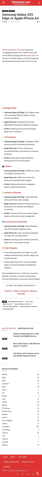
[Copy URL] (27, 318)
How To (4, 390)
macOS (4, 402)
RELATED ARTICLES (9, 328)
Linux (3, 399)
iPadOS (4, 396)
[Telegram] (23, 318)
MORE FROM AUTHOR (25, 328)
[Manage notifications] (37, 472)
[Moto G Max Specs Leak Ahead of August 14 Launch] (7, 345)
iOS (3, 393)
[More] (32, 318)
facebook (8, 291)
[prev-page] (3, 363)
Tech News (11, 10)
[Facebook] (4, 318)
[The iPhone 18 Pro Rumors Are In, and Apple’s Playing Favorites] (7, 355)
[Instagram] (28, 474)
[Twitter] (23, 474)
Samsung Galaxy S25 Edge (14, 50)
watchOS (5, 442)
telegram (32, 291)
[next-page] (6, 363)
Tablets (4, 423)
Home (3, 7)
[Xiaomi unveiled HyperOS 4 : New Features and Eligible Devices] (7, 336)
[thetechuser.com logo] (21, 2)
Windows (5, 445)
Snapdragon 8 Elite (8, 309)
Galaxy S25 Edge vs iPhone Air (22, 304)
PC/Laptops (6, 408)
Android (5, 338)
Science (4, 417)
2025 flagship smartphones (15, 301)
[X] (9, 318)
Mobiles (5, 348)
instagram (24, 291)
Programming (6, 411)
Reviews (5, 414)
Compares (10, 7)
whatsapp (21, 294)
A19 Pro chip (29, 301)
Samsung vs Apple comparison (28, 306)
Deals (4, 387)
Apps (3, 380)
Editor (5, 21)
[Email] (18, 318)
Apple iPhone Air (33, 55)
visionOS (5, 439)
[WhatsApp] (13, 318)
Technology (6, 430)
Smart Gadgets (7, 420)
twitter (16, 291)
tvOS (3, 436)
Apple (4, 377)
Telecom (5, 433)
